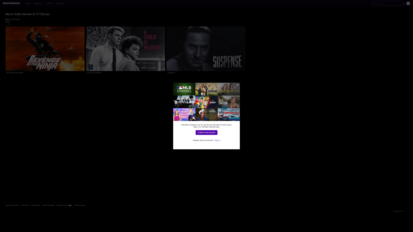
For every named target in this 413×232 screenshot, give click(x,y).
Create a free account (206, 132)
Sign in (217, 140)
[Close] (237, 85)
